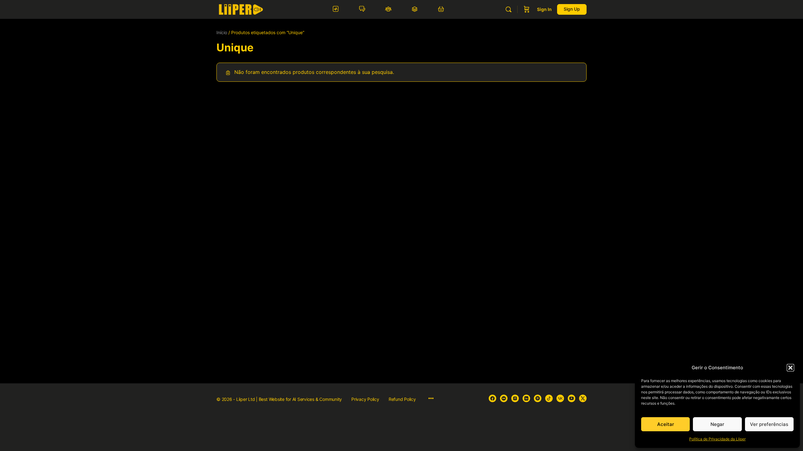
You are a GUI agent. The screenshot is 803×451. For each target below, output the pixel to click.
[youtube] (571, 398)
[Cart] (527, 9)
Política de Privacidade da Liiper (717, 439)
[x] (583, 398)
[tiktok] (549, 398)
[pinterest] (537, 398)
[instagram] (515, 398)
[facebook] (492, 398)
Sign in (544, 9)
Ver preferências (769, 424)
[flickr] (504, 398)
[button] (790, 368)
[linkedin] (526, 398)
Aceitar (665, 424)
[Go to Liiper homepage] (240, 8)
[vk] (560, 398)
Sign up (572, 9)
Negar (717, 424)
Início (221, 32)
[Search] (508, 9)
